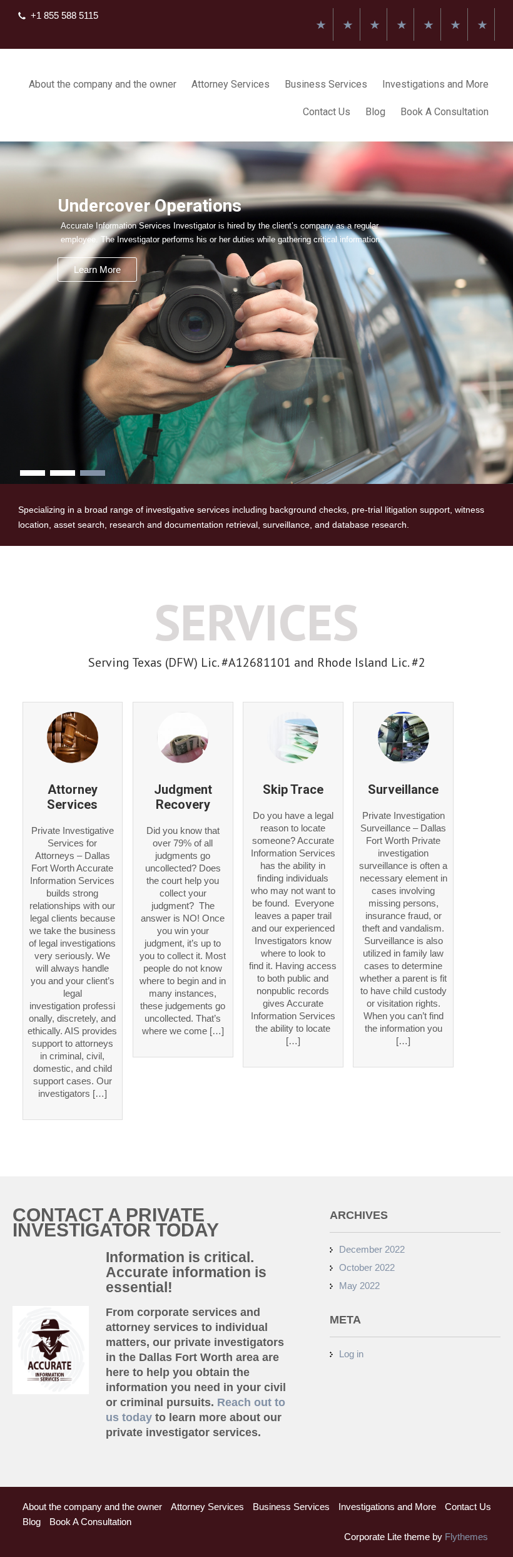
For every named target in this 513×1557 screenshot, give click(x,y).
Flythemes (465, 1536)
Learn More (97, 269)
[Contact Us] (428, 24)
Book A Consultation (444, 112)
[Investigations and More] (401, 24)
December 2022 (372, 1249)
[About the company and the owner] (321, 24)
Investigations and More (435, 84)
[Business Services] (374, 24)
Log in (351, 1354)
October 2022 (367, 1267)
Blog (375, 112)
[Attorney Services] (347, 24)
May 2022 (359, 1285)
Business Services (326, 84)
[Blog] (455, 24)
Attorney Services (230, 84)
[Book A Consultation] (482, 24)
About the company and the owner (102, 84)
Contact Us (326, 112)
